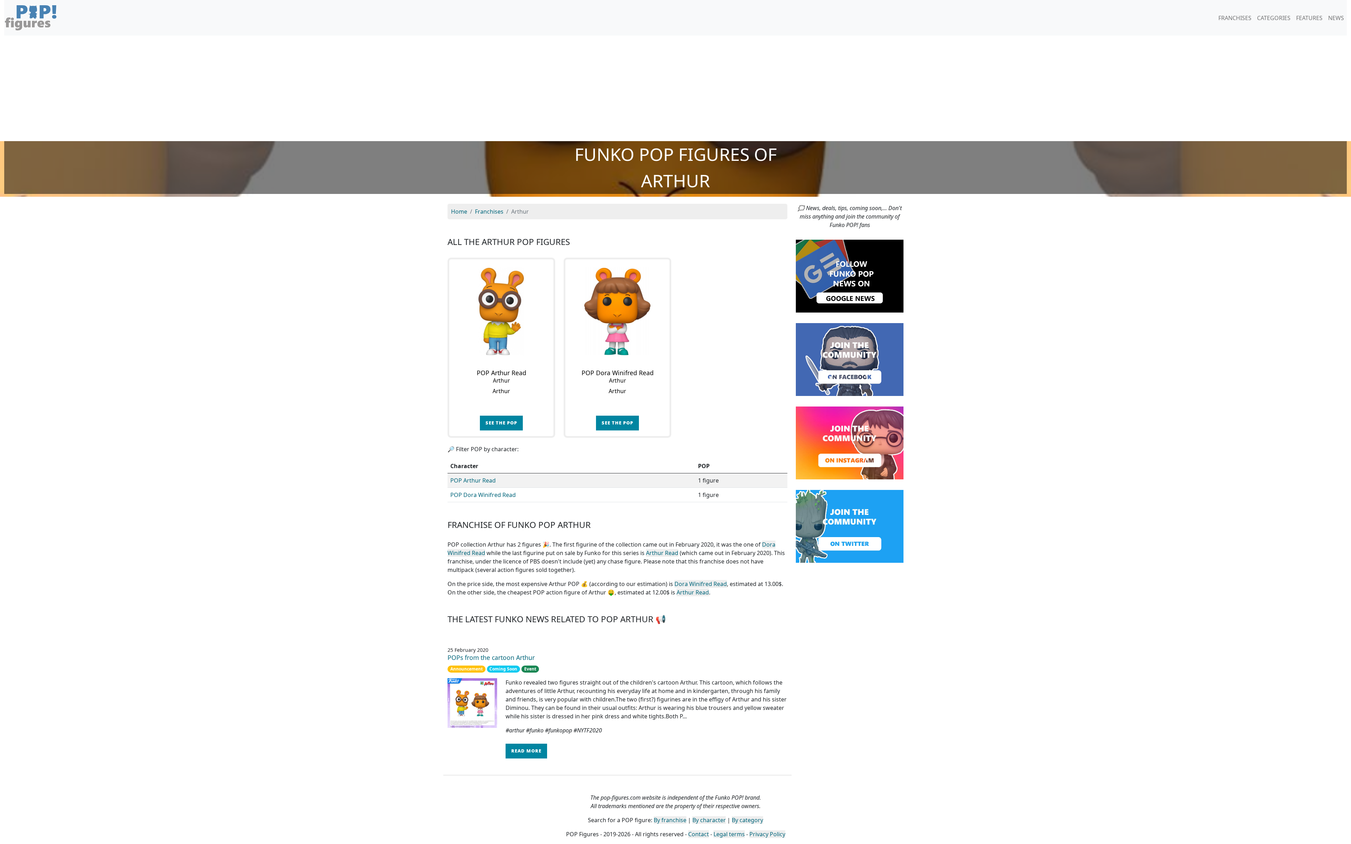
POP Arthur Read (473, 480)
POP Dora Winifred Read (483, 495)
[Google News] (849, 275)
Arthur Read (662, 553)
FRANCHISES (1234, 18)
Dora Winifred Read (700, 584)
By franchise (670, 820)
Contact (698, 834)
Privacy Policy (767, 834)
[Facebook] (849, 359)
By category (747, 820)
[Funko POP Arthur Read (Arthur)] (501, 311)
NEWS (1336, 18)
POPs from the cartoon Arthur (491, 657)
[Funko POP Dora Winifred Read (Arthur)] (617, 311)
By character (709, 820)
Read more (526, 751)
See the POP (501, 423)
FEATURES (1309, 18)
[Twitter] (849, 526)
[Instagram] (849, 442)
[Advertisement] (675, 88)
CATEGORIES (1273, 18)
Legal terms (729, 834)
